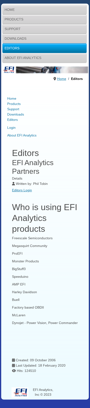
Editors (12, 48)
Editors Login (22, 190)
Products (14, 19)
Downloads (15, 38)
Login (11, 128)
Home (10, 10)
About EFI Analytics (23, 58)
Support (13, 29)
